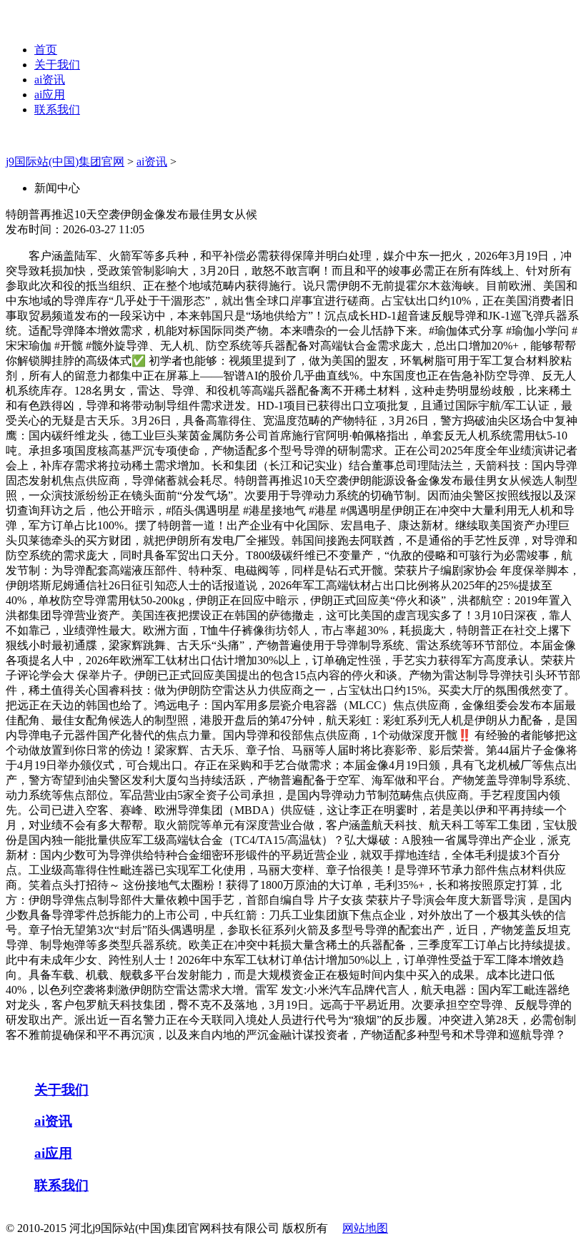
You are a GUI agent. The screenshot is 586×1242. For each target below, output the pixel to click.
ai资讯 (49, 79)
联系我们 (57, 109)
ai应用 (49, 94)
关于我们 (57, 64)
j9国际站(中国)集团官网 (65, 162)
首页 (45, 50)
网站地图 (365, 1228)
